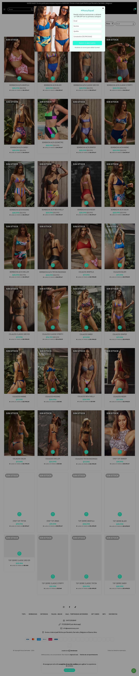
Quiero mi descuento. (87, 43)
